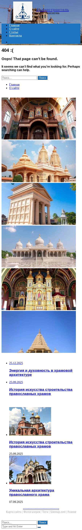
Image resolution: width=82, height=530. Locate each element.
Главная (14, 25)
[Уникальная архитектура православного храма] (44, 470)
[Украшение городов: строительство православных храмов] (41, 289)
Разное (72, 511)
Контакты (15, 35)
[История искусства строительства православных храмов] (44, 421)
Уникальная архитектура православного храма (31, 492)
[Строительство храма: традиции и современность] (41, 204)
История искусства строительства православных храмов (40, 444)
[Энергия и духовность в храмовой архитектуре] (41, 332)
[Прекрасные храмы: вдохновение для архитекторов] (41, 247)
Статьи (13, 32)
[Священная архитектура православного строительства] (41, 119)
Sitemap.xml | (59, 511)
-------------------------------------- (41, 508)
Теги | (46, 511)
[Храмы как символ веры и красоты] (41, 161)
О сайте (14, 28)
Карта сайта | (14, 511)
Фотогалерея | (32, 511)
